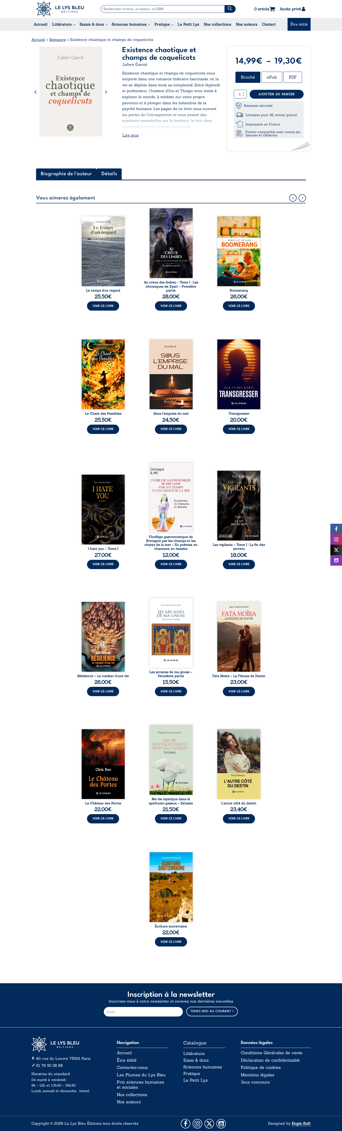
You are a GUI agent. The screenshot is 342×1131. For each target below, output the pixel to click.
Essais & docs (92, 24)
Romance (57, 39)
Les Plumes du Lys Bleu (141, 1074)
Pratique (162, 24)
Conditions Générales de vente (271, 1052)
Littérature (62, 24)
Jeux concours (255, 1082)
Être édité (299, 24)
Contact (269, 24)
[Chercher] (230, 9)
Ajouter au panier (276, 94)
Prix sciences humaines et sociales (140, 1085)
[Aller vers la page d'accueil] (66, 1044)
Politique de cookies (261, 1067)
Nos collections (217, 24)
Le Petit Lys (188, 24)
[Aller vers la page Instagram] (197, 1123)
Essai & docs (196, 1060)
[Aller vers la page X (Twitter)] (209, 1123)
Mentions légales (257, 1074)
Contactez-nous (132, 1067)
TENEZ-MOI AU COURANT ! (212, 1011)
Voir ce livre (103, 306)
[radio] (247, 77)
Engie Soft (301, 1123)
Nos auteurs (246, 24)
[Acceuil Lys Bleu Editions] (60, 9)
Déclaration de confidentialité (270, 1060)
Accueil (40, 24)
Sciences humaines (129, 24)
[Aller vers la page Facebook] (185, 1123)
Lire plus (130, 135)
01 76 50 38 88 (49, 1065)
